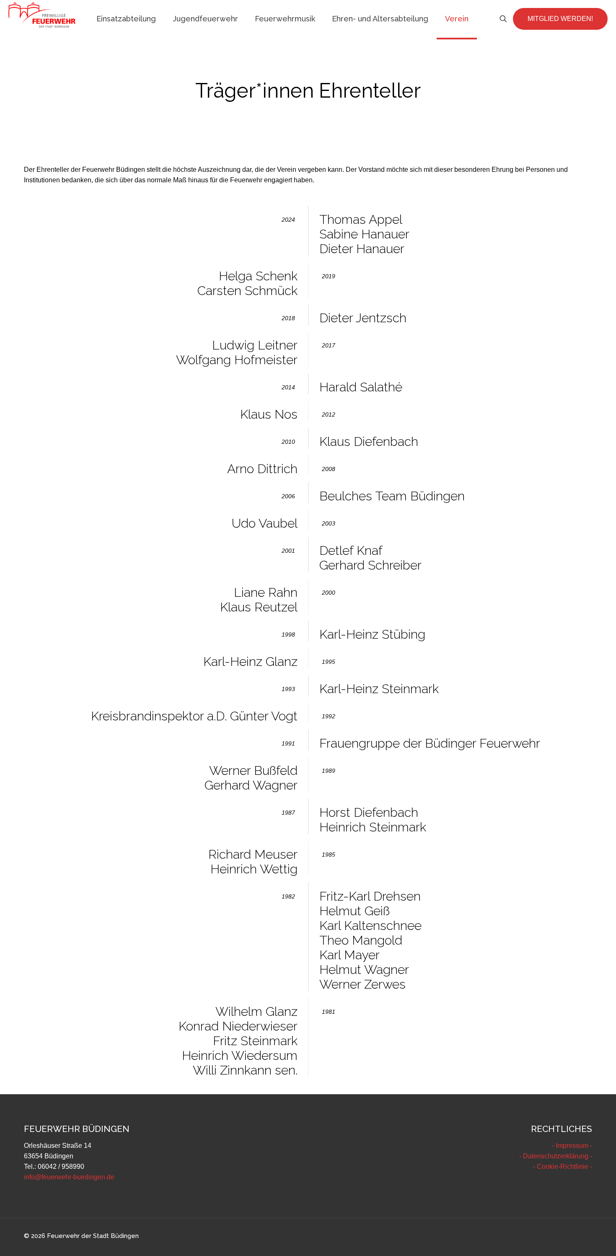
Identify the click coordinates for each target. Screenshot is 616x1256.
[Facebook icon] (563, 1236)
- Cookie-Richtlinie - (562, 1166)
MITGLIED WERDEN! (560, 18)
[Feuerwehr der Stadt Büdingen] (41, 14)
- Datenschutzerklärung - (555, 1156)
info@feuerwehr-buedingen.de (69, 1177)
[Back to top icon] (576, 1239)
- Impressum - (572, 1145)
